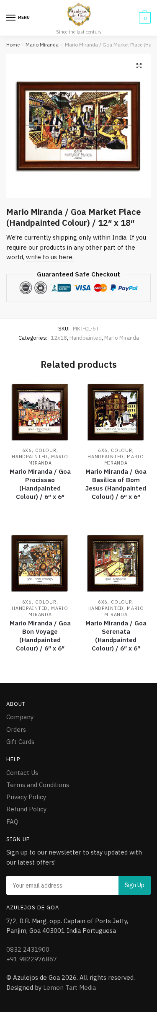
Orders (16, 729)
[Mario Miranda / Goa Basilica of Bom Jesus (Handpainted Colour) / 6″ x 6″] (115, 412)
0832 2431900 (27, 949)
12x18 (59, 337)
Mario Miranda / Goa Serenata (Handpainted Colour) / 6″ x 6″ (116, 635)
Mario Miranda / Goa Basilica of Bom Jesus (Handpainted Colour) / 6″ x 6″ (116, 484)
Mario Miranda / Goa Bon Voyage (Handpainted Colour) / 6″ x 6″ (40, 635)
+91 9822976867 (31, 959)
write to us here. (50, 257)
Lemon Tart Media (69, 987)
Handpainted (85, 337)
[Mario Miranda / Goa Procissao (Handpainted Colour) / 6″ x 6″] (40, 412)
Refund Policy (26, 809)
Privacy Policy (26, 797)
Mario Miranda (42, 44)
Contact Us (22, 773)
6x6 (27, 450)
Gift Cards (20, 742)
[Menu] (11, 18)
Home (13, 44)
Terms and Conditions (37, 785)
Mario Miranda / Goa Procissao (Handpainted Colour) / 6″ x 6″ (40, 484)
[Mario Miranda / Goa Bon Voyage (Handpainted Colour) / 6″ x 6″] (40, 563)
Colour (45, 450)
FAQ (12, 822)
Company (19, 717)
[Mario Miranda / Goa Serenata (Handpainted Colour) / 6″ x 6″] (115, 563)
